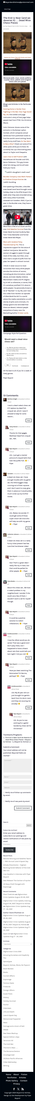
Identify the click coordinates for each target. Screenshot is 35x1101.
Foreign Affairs (8, 990)
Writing (6, 1066)
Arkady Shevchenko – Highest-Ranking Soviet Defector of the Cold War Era (16, 867)
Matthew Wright (12, 399)
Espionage (7, 979)
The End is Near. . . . (24, 26)
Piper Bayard (8, 26)
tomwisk (10, 473)
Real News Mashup (10, 1033)
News (5, 1023)
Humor (6, 1005)
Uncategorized (8, 1055)
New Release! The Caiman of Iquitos (17, 880)
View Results (15, 366)
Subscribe (9, 850)
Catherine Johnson (13, 534)
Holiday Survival (9, 1001)
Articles (22, 1077)
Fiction (24, 1074)
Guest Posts (7, 994)
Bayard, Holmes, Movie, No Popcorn (16, 965)
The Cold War (8, 1044)
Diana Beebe (11, 581)
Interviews (7, 1008)
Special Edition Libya (11, 1037)
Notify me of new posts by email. (17, 801)
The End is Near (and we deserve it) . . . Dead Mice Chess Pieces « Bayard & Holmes (17, 740)
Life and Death (8, 1012)
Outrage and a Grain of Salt (13, 1026)
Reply (28, 420)
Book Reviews (8, 969)
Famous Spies (8, 983)
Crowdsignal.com (25, 366)
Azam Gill (7, 934)
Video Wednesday (10, 1062)
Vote (8, 365)
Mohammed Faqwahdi (12, 1019)
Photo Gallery (12, 1081)
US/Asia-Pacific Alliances (13, 1058)
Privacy (16, 1084)
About (16, 1074)
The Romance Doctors (11, 1051)
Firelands (6, 987)
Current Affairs (9, 976)
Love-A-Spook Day (10, 1015)
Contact (23, 1081)
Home (8, 1074)
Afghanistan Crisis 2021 (12, 951)
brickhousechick (12, 633)
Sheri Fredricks (9, 894)
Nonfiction (12, 1077)
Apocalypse (7, 961)
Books (5, 972)
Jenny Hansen (13, 426)
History (6, 997)
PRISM (5, 1030)
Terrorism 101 (8, 1040)
